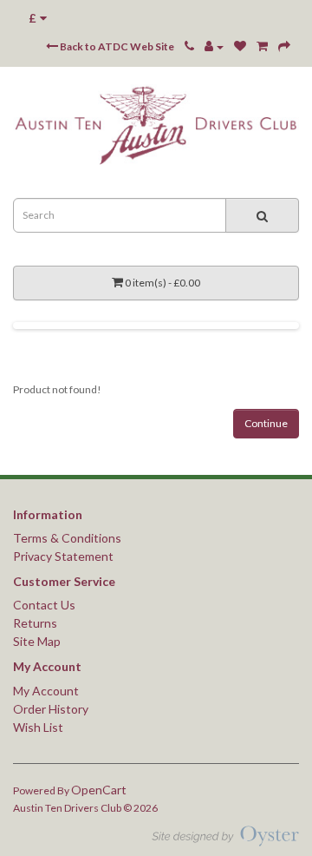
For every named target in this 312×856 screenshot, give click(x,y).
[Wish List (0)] (240, 46)
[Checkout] (284, 46)
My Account (46, 690)
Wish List (38, 727)
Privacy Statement (63, 556)
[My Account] (214, 46)
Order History (50, 708)
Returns (35, 623)
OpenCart (99, 789)
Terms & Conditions (67, 537)
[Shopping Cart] (262, 46)
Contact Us (44, 604)
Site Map (37, 641)
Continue (266, 423)
